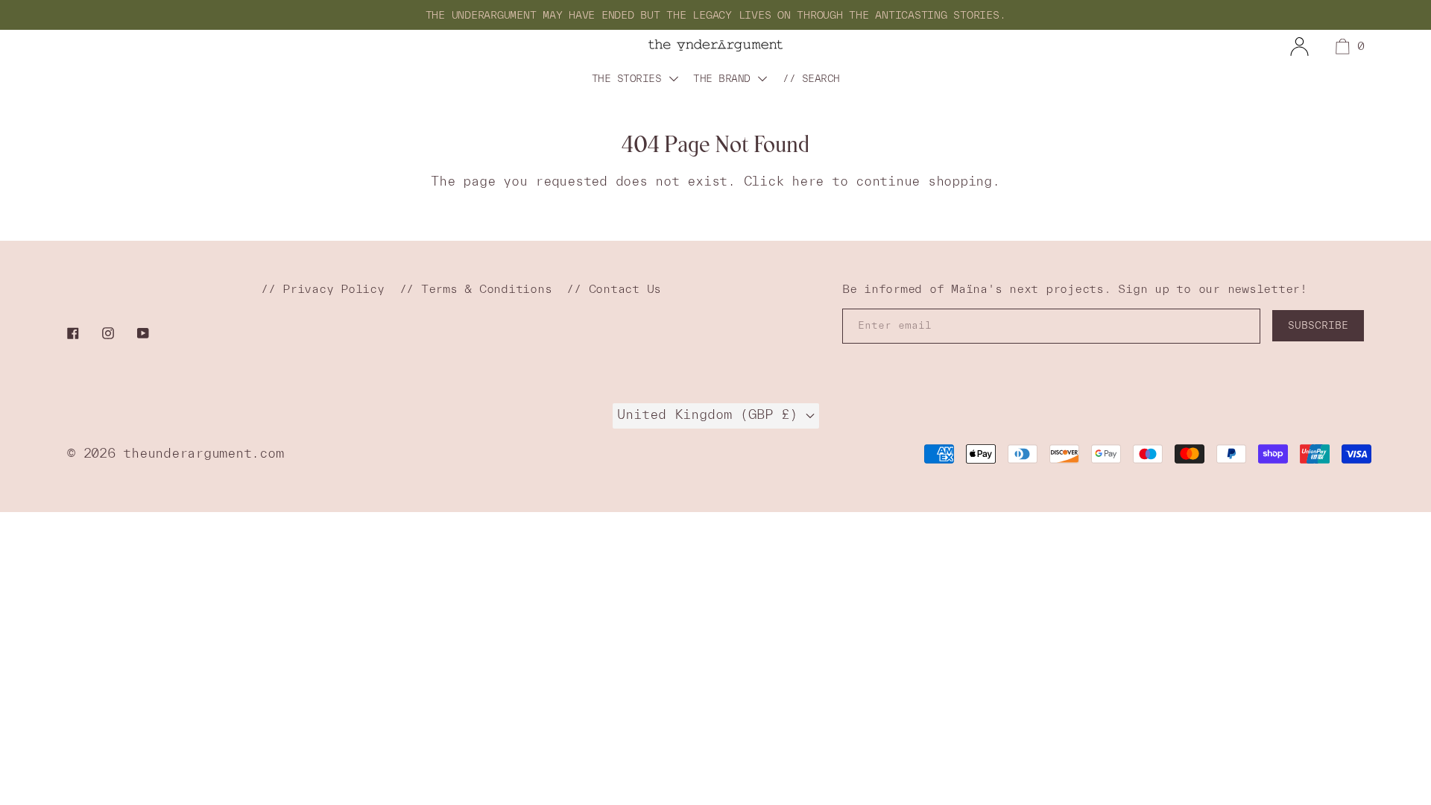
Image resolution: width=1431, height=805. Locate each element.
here (808, 181)
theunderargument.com (203, 453)
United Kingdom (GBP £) (711, 414)
